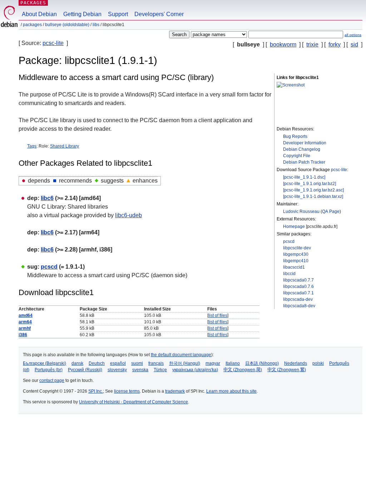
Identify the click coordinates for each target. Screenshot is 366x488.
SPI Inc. (95, 391)
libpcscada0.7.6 (298, 286)
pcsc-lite (53, 43)
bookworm (283, 44)
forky (334, 44)
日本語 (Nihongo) (262, 363)
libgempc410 (295, 260)
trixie (312, 44)
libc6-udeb (128, 215)
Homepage (294, 226)
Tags (31, 146)
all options (353, 35)
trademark (175, 391)
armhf (25, 328)
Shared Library (64, 146)
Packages (33, 2)
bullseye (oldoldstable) (67, 24)
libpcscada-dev (298, 299)
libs (96, 24)
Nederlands (295, 363)
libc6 (47, 198)
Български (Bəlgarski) (44, 363)
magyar (213, 363)
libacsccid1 (294, 267)
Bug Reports (295, 136)
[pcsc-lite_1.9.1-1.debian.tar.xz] (313, 196)
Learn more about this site (231, 391)
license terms (127, 391)
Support (118, 14)
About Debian (39, 14)
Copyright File (296, 155)
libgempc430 (295, 254)
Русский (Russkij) (85, 369)
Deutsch (97, 363)
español (118, 363)
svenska (140, 369)
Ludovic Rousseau (301, 211)
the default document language (181, 354)
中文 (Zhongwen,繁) (286, 369)
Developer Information (304, 142)
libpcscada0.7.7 (298, 280)
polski (318, 363)
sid (354, 44)
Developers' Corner (159, 14)
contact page (51, 380)
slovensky (117, 369)
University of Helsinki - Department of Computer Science (133, 401)
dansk (77, 363)
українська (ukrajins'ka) (195, 369)
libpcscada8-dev (299, 305)
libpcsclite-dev (297, 247)
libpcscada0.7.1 (298, 292)
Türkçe (160, 369)
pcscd (289, 241)
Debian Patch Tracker (304, 162)
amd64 (26, 315)
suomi (137, 363)
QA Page (331, 211)
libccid (289, 273)
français (156, 363)
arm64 (25, 321)
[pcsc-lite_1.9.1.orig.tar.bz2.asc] (313, 190)
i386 (23, 334)
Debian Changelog (301, 149)
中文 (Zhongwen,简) (242, 369)
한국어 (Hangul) (184, 363)
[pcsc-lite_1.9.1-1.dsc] (304, 177)
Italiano (233, 363)
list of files (217, 315)
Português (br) (49, 369)
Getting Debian (82, 14)
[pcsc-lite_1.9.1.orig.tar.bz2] (309, 183)
